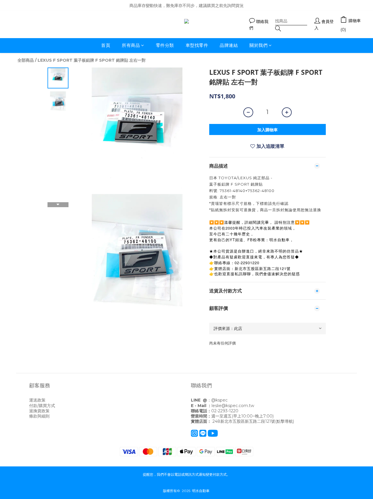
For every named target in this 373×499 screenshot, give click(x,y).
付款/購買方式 (42, 405)
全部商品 (25, 60)
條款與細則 (39, 416)
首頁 (105, 45)
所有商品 (131, 45)
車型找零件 (197, 45)
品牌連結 (229, 45)
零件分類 (165, 45)
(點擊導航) (284, 421)
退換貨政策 (39, 410)
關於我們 (258, 45)
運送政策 (37, 400)
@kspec (219, 400)
